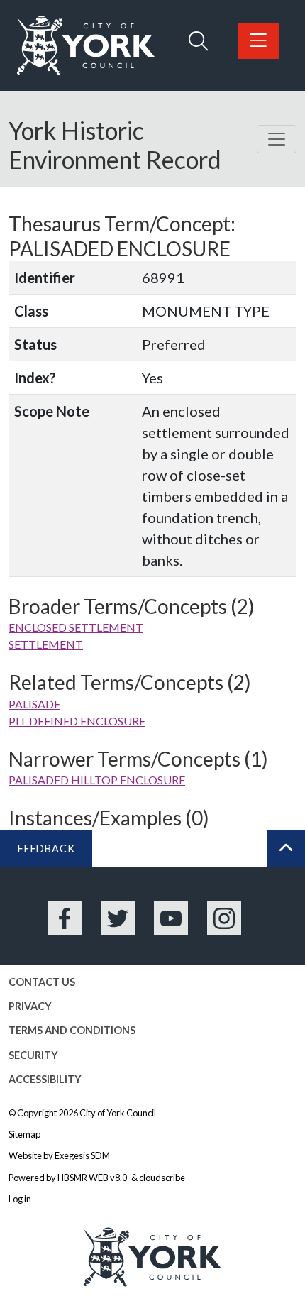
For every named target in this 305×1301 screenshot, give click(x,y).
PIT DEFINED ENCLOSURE (77, 721)
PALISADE (34, 703)
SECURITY (33, 1055)
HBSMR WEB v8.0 (92, 1177)
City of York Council (117, 1113)
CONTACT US (42, 982)
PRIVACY (30, 1006)
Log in (20, 1198)
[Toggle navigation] (276, 139)
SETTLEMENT (46, 644)
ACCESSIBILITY (45, 1079)
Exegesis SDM (82, 1155)
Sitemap (24, 1134)
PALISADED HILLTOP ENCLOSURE (97, 779)
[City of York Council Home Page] (86, 45)
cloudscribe (162, 1177)
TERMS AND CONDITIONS (72, 1030)
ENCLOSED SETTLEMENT (76, 627)
